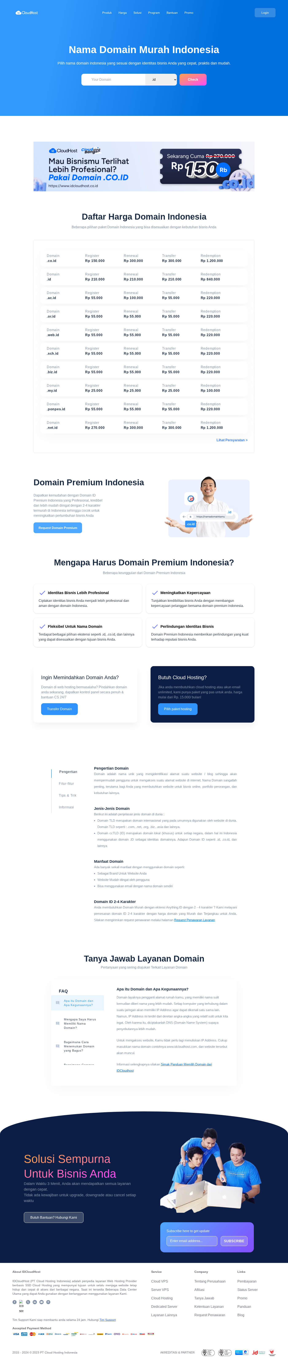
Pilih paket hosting (178, 709)
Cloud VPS (159, 1281)
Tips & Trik (68, 795)
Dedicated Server (164, 1306)
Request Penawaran (209, 1315)
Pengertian (68, 772)
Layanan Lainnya (164, 1315)
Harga (122, 12)
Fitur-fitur (66, 783)
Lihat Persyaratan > (232, 440)
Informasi (66, 807)
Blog (240, 1315)
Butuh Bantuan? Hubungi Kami (53, 1217)
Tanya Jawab (204, 1298)
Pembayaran (247, 1281)
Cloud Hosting (162, 1298)
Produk (107, 12)
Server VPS (160, 1290)
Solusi (137, 12)
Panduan (244, 1306)
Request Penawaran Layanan (194, 920)
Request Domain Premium (58, 528)
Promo (188, 12)
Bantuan (172, 12)
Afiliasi (199, 1290)
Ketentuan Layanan (209, 1306)
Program (154, 12)
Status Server (247, 1290)
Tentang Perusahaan (210, 1281)
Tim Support (108, 1319)
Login (265, 12)
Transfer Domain (59, 709)
